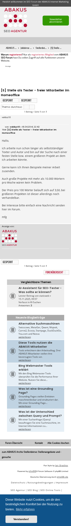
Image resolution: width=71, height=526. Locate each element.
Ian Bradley (61, 465)
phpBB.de (62, 476)
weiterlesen (25, 337)
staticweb (44, 295)
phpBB (32, 471)
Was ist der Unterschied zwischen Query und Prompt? (40, 414)
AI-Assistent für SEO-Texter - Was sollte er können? (40, 290)
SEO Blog (32, 490)
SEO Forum (32, 1)
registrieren (15, 54)
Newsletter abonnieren (55, 20)
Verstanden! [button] (21, 519)
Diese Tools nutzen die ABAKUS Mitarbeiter (35, 345)
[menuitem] (68, 40)
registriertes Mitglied (42, 54)
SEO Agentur (18, 490)
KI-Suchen (35, 302)
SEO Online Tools (50, 490)
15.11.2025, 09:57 (28, 299)
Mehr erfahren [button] (25, 509)
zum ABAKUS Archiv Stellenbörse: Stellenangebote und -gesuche (31, 454)
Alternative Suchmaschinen (39, 324)
